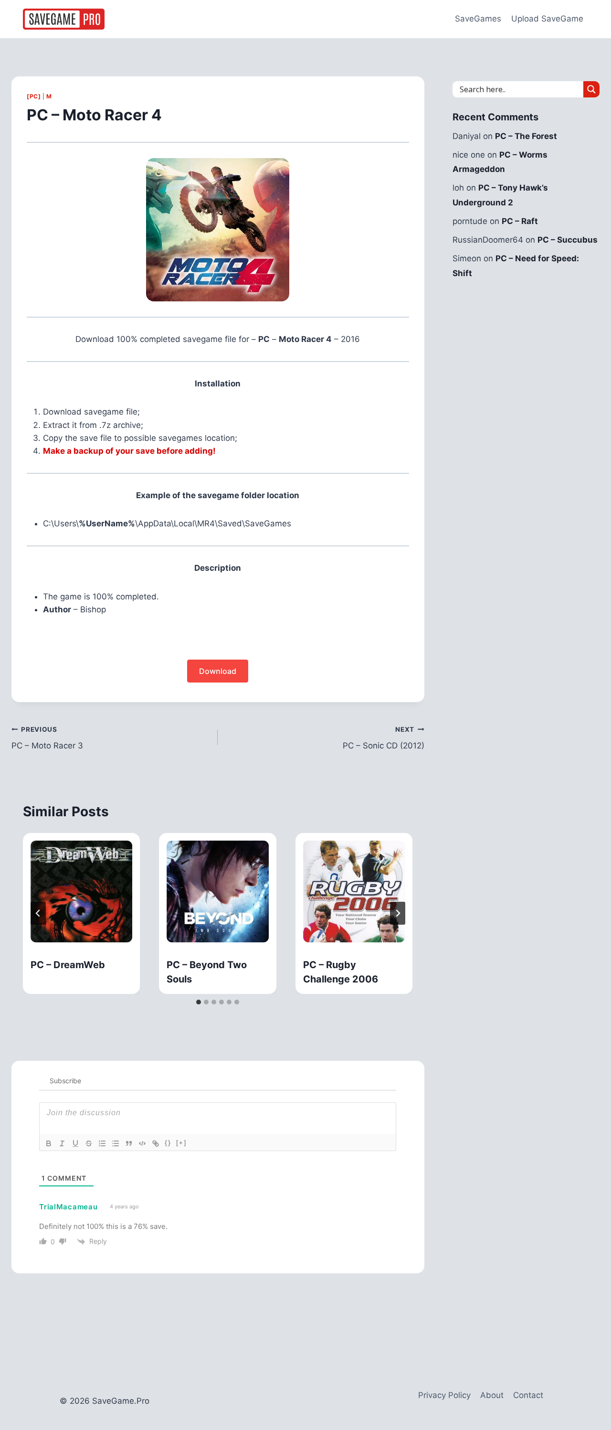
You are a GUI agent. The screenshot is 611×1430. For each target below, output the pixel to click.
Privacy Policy (444, 1395)
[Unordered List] (115, 1143)
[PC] (34, 96)
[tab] (198, 1002)
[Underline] (75, 1143)
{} (168, 1142)
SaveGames (478, 18)
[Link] (155, 1143)
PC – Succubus (567, 240)
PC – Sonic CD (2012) (383, 738)
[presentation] (81, 891)
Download (217, 671)
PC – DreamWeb (68, 965)
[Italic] (62, 1143)
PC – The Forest (526, 136)
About (492, 1395)
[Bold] (48, 1143)
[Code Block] (142, 1143)
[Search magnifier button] (591, 89)
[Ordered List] (102, 1143)
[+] (181, 1142)
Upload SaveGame (547, 18)
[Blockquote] (129, 1143)
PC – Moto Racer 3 (47, 738)
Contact (528, 1395)
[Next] (397, 913)
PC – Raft (520, 221)
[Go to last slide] (38, 913)
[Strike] (88, 1143)
